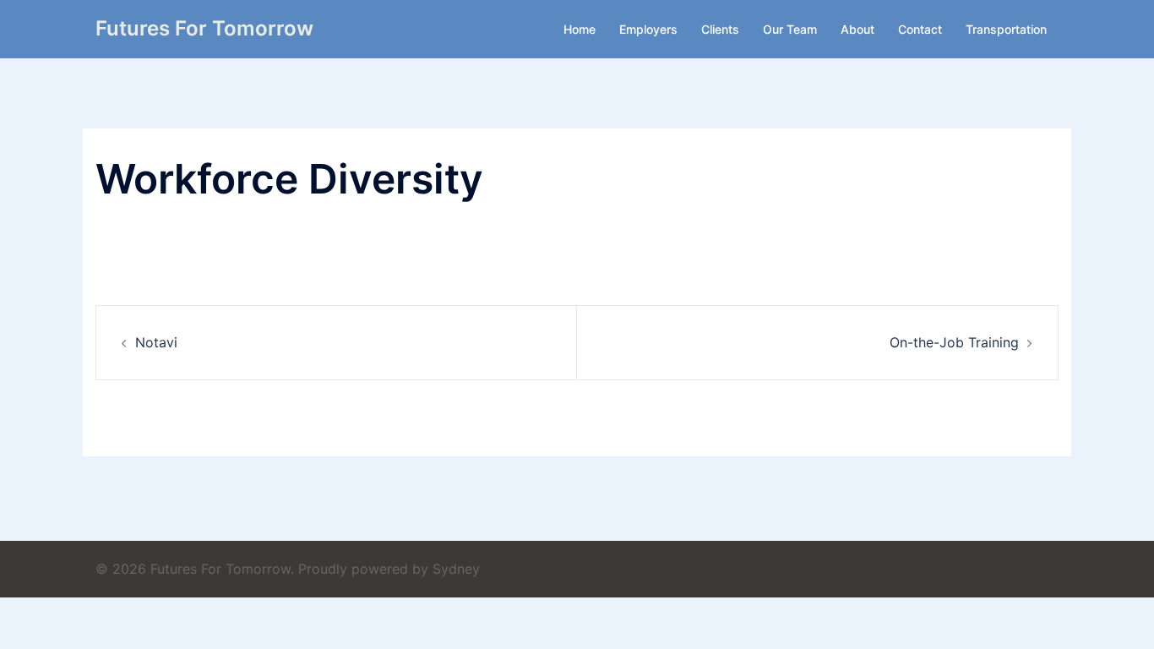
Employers (648, 29)
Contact (920, 29)
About (857, 29)
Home (579, 29)
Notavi (156, 342)
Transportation (1006, 29)
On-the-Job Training (954, 342)
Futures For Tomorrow (204, 28)
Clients (720, 29)
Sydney (456, 568)
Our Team (790, 29)
